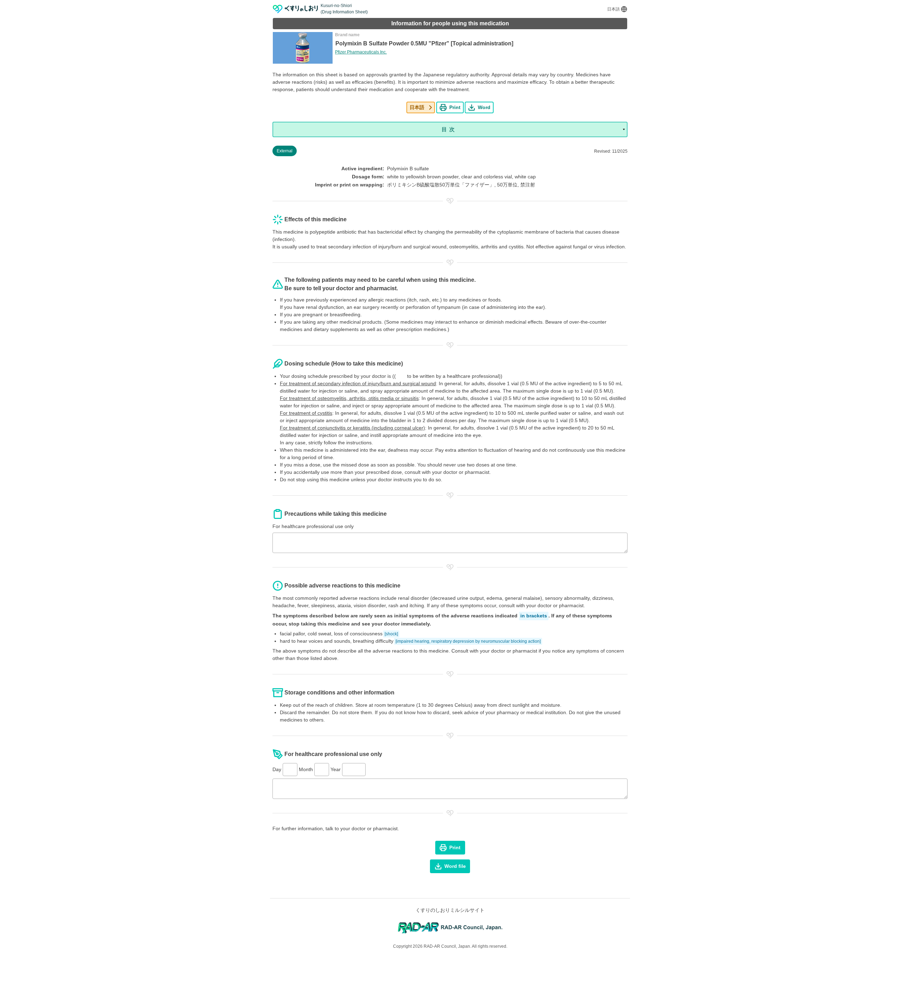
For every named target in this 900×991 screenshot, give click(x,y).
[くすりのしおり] (295, 9)
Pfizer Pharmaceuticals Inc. (361, 52)
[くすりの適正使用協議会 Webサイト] (450, 927)
